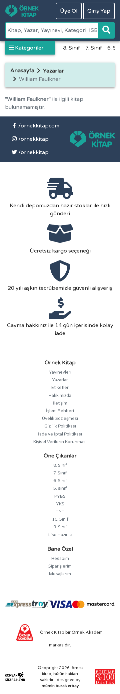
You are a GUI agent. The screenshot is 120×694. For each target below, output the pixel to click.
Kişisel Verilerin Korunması (60, 441)
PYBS (60, 496)
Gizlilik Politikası (60, 426)
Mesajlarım (60, 574)
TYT (60, 511)
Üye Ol (68, 11)
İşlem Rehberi (60, 411)
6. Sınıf (60, 480)
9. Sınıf (60, 527)
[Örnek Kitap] (22, 11)
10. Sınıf (60, 519)
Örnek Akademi (88, 632)
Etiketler (60, 387)
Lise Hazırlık (60, 535)
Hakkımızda (60, 395)
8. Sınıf (71, 48)
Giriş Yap (98, 11)
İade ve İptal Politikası (60, 434)
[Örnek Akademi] (25, 632)
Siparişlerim (60, 566)
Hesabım (60, 558)
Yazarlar (53, 71)
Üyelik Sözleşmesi (60, 418)
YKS (60, 504)
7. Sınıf (93, 48)
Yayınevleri (60, 372)
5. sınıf (60, 488)
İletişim (60, 403)
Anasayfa (22, 70)
